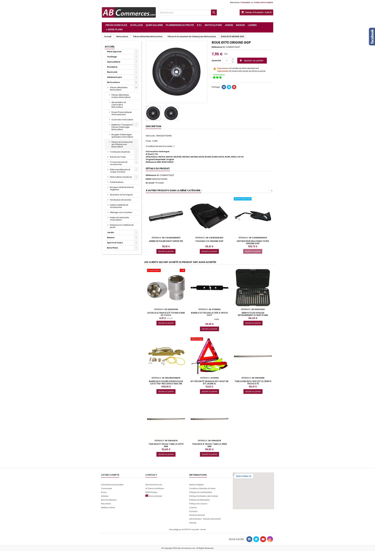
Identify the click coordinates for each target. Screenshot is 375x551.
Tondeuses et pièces (120, 151)
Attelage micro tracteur (121, 212)
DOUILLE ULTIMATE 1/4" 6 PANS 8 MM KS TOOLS (166, 314)
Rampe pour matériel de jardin (122, 226)
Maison (111, 237)
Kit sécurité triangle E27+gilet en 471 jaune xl (209, 382)
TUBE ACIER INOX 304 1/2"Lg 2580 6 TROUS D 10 (253, 382)
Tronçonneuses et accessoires (118, 163)
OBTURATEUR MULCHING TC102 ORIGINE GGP (253, 242)
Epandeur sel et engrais (121, 194)
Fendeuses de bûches (120, 199)
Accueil (110, 46)
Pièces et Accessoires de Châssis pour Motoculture (122, 144)
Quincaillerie (113, 61)
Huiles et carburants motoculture (119, 218)
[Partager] (224, 87)
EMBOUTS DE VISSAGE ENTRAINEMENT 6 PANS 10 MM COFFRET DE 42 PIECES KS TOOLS (253, 315)
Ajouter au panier (252, 60)
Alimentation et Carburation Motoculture (118, 104)
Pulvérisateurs (116, 182)
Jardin (110, 232)
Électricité (112, 72)
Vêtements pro (114, 77)
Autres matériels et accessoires (119, 206)
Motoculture (113, 82)
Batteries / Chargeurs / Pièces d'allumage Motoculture (122, 127)
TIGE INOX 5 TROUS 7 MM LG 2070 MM (166, 445)
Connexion (245, 2)
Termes (203, 529)
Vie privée (195, 529)
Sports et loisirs (115, 242)
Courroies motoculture (122, 119)
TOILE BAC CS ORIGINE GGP (209, 241)
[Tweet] (229, 87)
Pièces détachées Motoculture (118, 88)
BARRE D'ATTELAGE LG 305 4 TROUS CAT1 (209, 314)
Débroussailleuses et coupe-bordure (120, 170)
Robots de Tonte (118, 157)
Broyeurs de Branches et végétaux (121, 188)
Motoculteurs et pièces (121, 177)
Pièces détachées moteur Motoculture (120, 96)
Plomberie (112, 67)
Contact (151, 475)
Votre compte (110, 475)
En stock (150, 183)
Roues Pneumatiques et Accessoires (121, 113)
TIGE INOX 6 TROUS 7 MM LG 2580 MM (209, 445)
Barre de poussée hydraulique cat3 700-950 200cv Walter (166, 382)
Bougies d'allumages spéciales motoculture (122, 135)
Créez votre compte (263, 2)
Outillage (112, 56)
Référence (217, 47)
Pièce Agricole (114, 51)
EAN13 (148, 179)
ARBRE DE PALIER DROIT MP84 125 (166, 241)
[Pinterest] (234, 87)
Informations (198, 475)
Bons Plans (112, 247)
